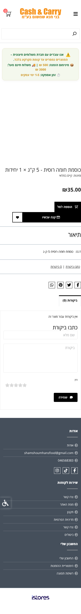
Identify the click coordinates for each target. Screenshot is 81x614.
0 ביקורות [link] (56, 267)
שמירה (63, 397)
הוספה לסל (65, 207)
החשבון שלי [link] (66, 558)
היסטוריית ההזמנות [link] (62, 566)
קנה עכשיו (49, 217)
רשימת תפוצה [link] (65, 573)
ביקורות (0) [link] (70, 300)
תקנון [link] (70, 512)
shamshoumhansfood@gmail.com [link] (48, 453)
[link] (40, 14)
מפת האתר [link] (66, 504)
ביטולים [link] (69, 535)
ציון (76, 379)
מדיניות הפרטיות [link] (63, 519)
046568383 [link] (65, 460)
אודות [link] (70, 445)
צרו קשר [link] (68, 497)
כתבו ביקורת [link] (73, 267)
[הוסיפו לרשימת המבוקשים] (17, 217)
